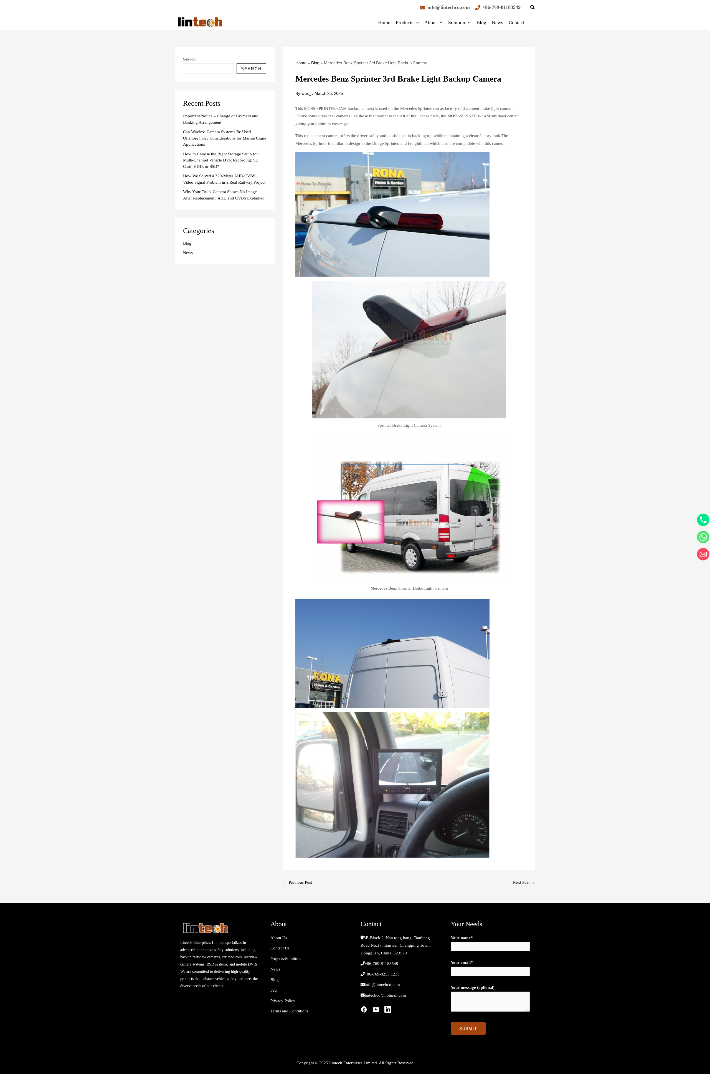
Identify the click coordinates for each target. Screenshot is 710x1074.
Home (384, 22)
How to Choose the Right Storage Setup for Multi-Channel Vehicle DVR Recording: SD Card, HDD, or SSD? (220, 160)
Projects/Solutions (285, 958)
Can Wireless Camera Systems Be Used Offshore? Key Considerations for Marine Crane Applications (224, 138)
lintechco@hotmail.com (385, 995)
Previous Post (297, 882)
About (430, 22)
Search (189, 59)
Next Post (524, 882)
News (497, 22)
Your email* (462, 962)
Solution (456, 22)
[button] (532, 8)
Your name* (462, 938)
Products (404, 22)
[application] (416, 22)
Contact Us (280, 948)
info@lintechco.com (448, 7)
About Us (278, 938)
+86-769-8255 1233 (382, 974)
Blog (481, 22)
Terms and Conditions (289, 1011)
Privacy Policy (282, 1001)
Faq (273, 990)
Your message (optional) (473, 987)
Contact (516, 22)
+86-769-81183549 (501, 7)
